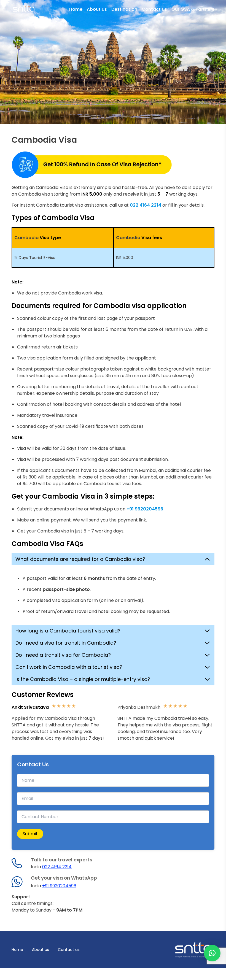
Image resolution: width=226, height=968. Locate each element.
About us (97, 9)
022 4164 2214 (57, 867)
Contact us (154, 9)
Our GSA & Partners (192, 9)
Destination (124, 9)
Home (75, 9)
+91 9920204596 (59, 886)
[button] (212, 953)
